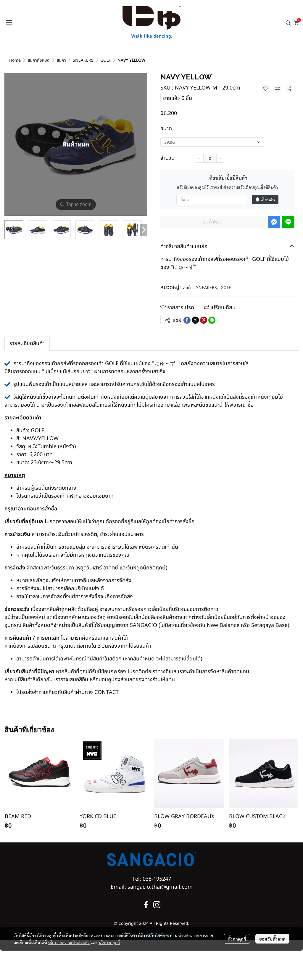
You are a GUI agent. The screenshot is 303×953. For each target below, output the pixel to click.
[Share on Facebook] (187, 320)
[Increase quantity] (221, 158)
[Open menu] (9, 23)
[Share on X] (195, 320)
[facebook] (146, 904)
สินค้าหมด (213, 222)
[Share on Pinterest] (203, 320)
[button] (288, 23)
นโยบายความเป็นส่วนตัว (69, 942)
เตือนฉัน (268, 199)
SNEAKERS (83, 60)
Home (15, 60)
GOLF (105, 60)
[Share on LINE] (211, 320)
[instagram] (157, 904)
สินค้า (61, 60)
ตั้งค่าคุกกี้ (237, 938)
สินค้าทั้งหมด (39, 60)
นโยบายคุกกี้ (109, 942)
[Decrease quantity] (199, 158)
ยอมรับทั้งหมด (272, 938)
